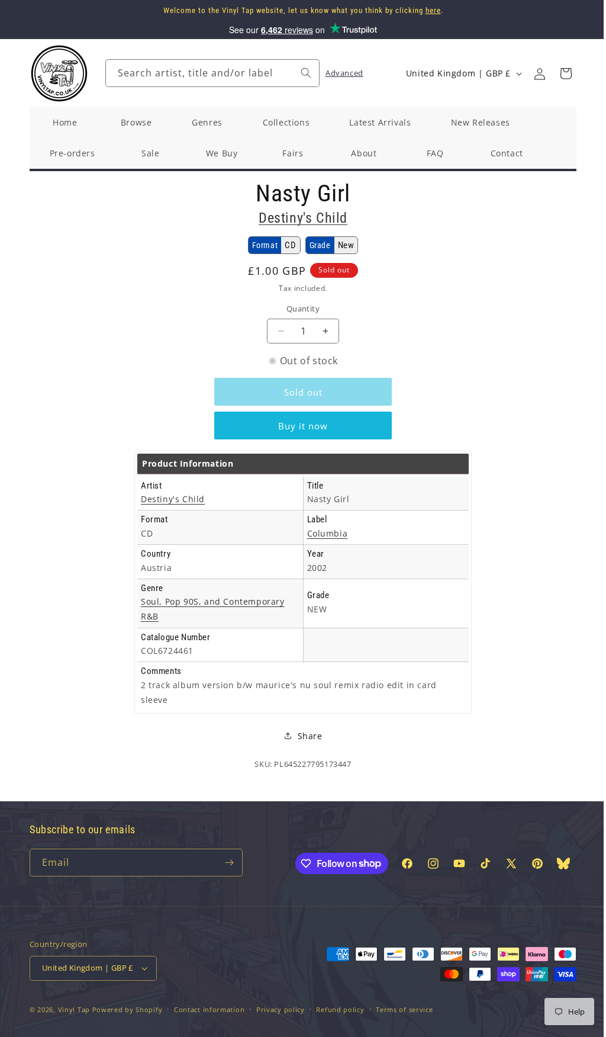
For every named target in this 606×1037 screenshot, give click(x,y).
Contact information (209, 1009)
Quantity (303, 308)
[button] (566, 73)
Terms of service (404, 1009)
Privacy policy (280, 1009)
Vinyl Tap (74, 1009)
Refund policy (340, 1009)
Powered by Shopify (127, 1009)
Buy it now (303, 426)
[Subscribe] (229, 863)
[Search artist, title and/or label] (306, 73)
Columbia (327, 533)
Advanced (344, 73)
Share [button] (305, 735)
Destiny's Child (303, 218)
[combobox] (212, 73)
